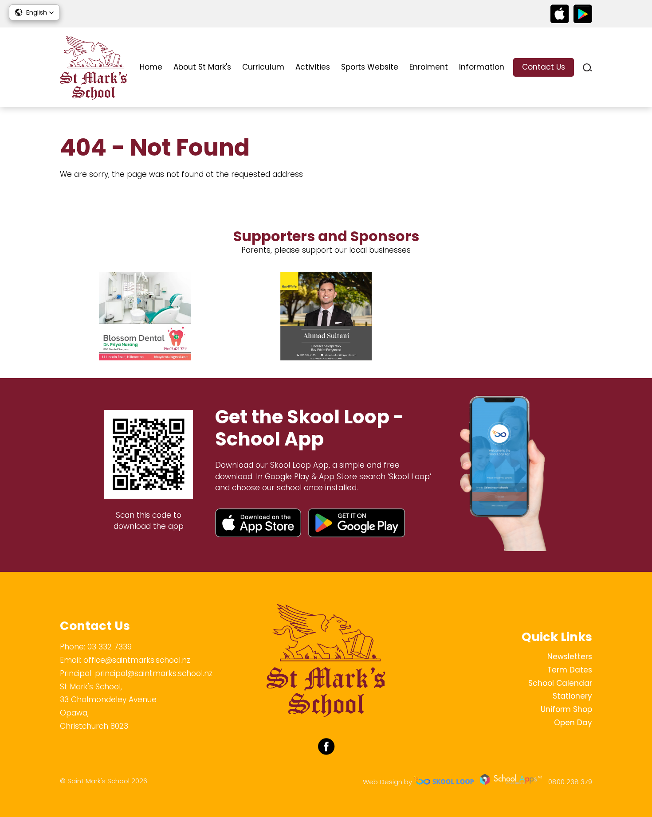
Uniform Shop (566, 709)
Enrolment (428, 67)
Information (481, 67)
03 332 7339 (109, 646)
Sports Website (369, 67)
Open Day (573, 722)
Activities (312, 67)
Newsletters (569, 656)
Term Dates (569, 670)
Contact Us (543, 67)
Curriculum (263, 67)
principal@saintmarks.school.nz (153, 673)
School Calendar (560, 683)
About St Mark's (202, 67)
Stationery (572, 696)
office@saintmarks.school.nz (136, 660)
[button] (34, 12)
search (587, 67)
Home (151, 67)
